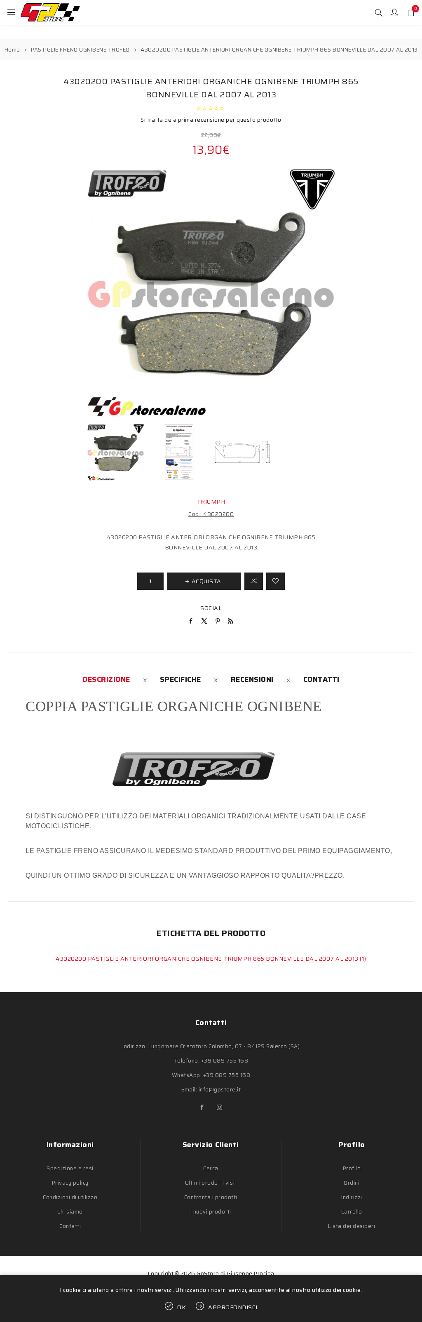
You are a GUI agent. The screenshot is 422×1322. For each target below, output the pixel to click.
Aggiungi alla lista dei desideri (275, 581)
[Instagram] (219, 1107)
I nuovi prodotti (210, 1211)
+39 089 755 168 (225, 1060)
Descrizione (106, 679)
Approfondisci (233, 1307)
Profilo (352, 1168)
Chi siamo (70, 1211)
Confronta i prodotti (210, 1197)
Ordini (351, 1182)
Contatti (321, 679)
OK (181, 1307)
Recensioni (252, 679)
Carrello (351, 1211)
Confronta (253, 581)
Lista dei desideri (351, 1226)
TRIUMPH (211, 501)
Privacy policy (70, 1182)
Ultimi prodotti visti (211, 1182)
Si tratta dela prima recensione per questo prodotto (211, 119)
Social (211, 608)
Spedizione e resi (70, 1168)
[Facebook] (202, 1107)
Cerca (210, 1168)
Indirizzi (351, 1197)
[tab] (106, 679)
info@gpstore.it (220, 1089)
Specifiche (180, 679)
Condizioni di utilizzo (70, 1197)
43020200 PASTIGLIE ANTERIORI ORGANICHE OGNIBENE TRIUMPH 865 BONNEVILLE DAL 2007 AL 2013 (208, 958)
